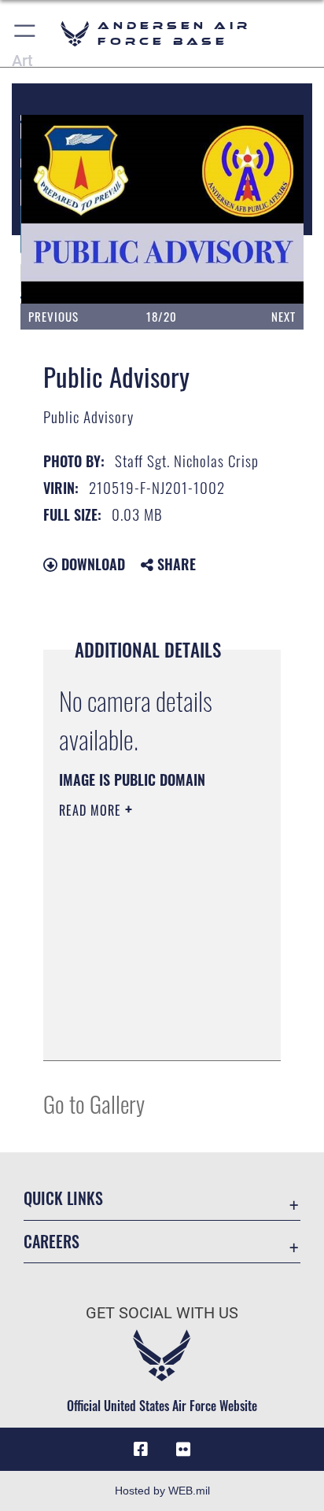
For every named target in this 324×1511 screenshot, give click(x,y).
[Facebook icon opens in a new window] (141, 1449)
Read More (92, 810)
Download (91, 564)
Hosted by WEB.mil (162, 1490)
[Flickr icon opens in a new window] (183, 1449)
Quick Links (63, 1198)
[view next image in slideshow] (259, 209)
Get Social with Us (162, 1313)
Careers (51, 1241)
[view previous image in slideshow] (68, 209)
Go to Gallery (94, 1103)
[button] (25, 33)
